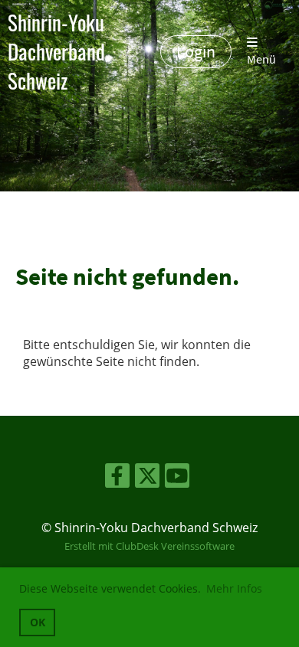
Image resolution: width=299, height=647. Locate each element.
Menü (261, 59)
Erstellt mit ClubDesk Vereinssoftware (149, 546)
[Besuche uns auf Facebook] (117, 478)
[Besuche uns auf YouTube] (177, 478)
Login (195, 51)
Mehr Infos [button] (234, 588)
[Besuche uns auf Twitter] (147, 478)
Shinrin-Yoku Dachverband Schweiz (56, 52)
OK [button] (37, 622)
